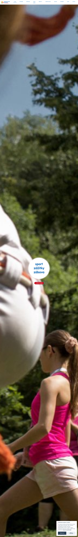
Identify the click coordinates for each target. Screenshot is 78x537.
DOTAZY (74, 1)
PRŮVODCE (28, 1)
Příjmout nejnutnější (71, 533)
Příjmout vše (62, 533)
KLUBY (68, 1)
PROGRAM (21, 1)
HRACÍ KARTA (34, 2)
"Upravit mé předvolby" (67, 529)
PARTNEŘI (62, 1)
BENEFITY (40, 1)
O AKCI (15, 1)
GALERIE (55, 1)
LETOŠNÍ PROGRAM (39, 283)
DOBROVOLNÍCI (48, 1)
